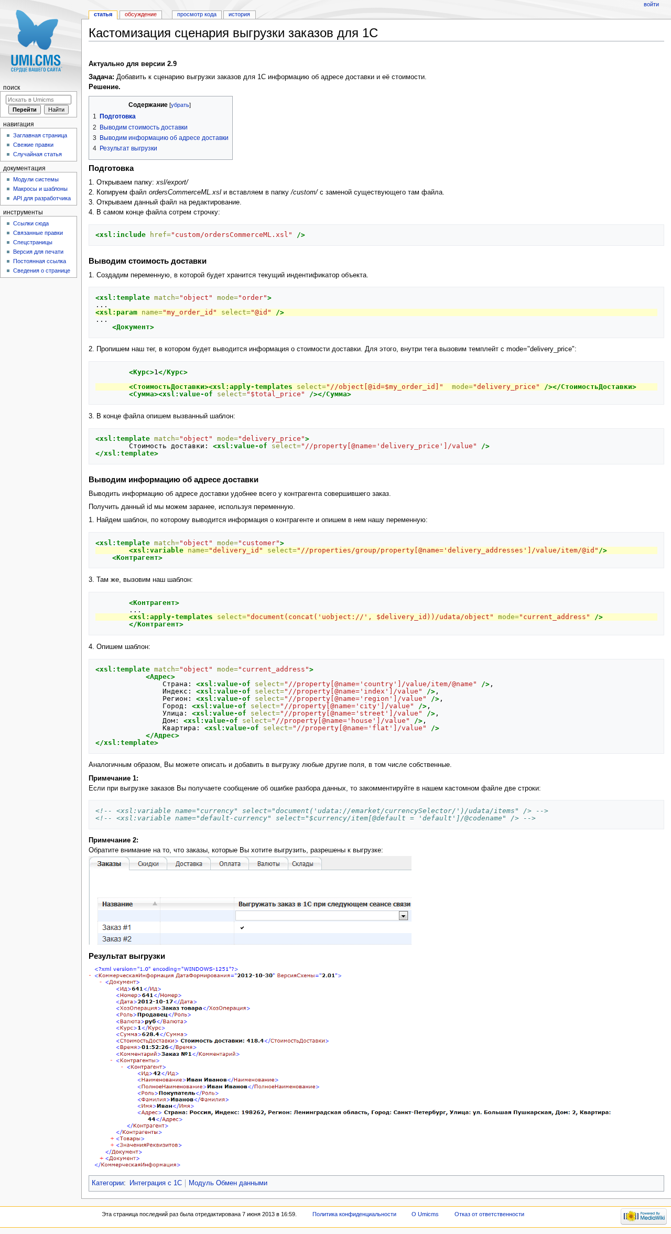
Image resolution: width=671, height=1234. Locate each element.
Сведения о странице (41, 270)
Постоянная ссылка (39, 261)
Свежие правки (33, 145)
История (239, 14)
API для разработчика (42, 198)
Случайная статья (37, 154)
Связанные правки (38, 233)
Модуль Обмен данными (228, 1183)
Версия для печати (38, 251)
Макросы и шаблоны (40, 189)
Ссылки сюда (31, 223)
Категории (108, 1183)
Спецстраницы (32, 242)
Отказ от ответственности (489, 1214)
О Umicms (425, 1214)
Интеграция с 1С (155, 1183)
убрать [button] (180, 105)
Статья (103, 14)
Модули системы (36, 179)
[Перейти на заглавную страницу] (40, 40)
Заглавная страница (40, 135)
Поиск (11, 87)
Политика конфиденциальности (354, 1214)
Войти (651, 4)
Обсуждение (141, 14)
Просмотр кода (197, 14)
